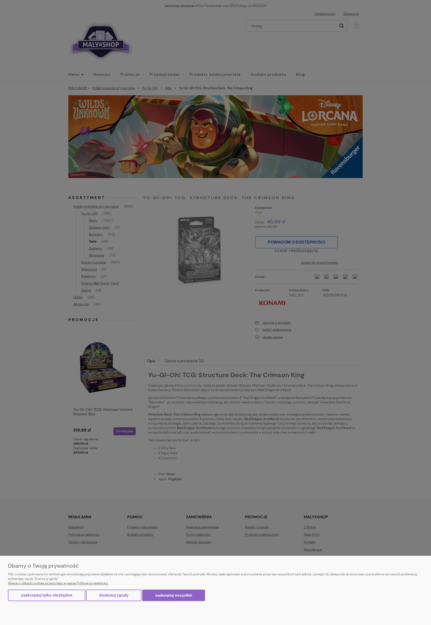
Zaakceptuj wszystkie (173, 595)
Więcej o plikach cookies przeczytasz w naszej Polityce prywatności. (58, 583)
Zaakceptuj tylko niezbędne (46, 595)
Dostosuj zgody (113, 595)
